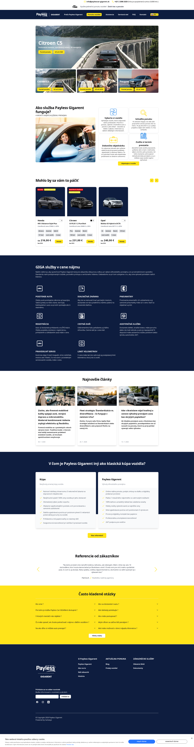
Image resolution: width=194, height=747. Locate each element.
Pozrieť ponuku (45, 52)
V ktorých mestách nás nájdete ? (48, 616)
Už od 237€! (59, 52)
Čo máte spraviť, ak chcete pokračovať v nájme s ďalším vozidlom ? (62, 622)
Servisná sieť (123, 14)
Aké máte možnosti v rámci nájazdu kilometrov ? (117, 628)
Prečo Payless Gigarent (73, 14)
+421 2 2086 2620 (121, 2)
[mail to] (85, 2)
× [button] (191, 738)
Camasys (48, 720)
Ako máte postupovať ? (107, 616)
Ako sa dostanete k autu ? (108, 604)
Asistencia (110, 14)
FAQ (134, 14)
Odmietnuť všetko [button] (171, 741)
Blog (107, 664)
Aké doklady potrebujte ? (108, 610)
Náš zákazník (83, 672)
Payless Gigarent (85, 664)
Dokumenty (138, 668)
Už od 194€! (140, 89)
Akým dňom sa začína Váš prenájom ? (113, 622)
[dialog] (97, 741)
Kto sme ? (39, 604)
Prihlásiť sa (65, 697)
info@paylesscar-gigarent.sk (97, 2)
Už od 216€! (58, 89)
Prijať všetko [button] (141, 741)
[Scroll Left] (152, 180)
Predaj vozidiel (111, 668)
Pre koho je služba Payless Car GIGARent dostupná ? (56, 610)
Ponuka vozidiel (94, 14)
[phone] (113, 2)
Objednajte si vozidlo (128, 163)
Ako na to (82, 668)
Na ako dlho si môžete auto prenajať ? (51, 628)
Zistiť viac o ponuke (116, 6)
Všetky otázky (97, 636)
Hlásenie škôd (138, 664)
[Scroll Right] (156, 180)
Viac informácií (97, 535)
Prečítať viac (70, 744)
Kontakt (143, 14)
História (81, 676)
